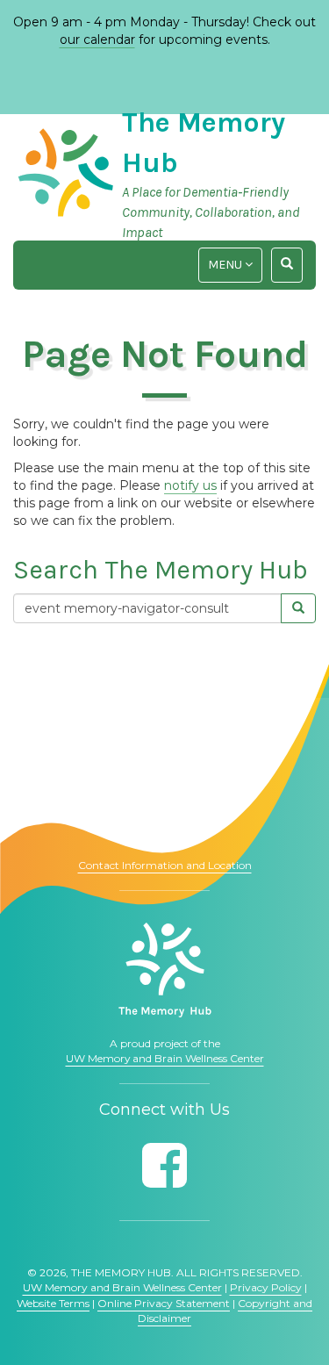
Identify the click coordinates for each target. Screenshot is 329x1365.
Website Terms (53, 1303)
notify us (190, 485)
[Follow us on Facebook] (164, 1165)
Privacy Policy (266, 1287)
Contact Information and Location (165, 865)
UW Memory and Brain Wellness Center (165, 1058)
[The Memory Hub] (165, 970)
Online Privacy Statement (163, 1303)
